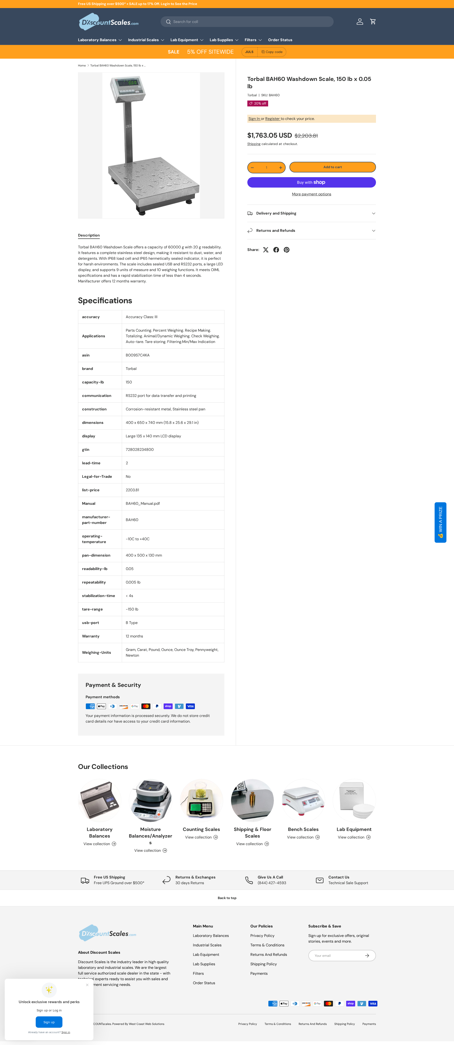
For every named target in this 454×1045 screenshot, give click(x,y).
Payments (259, 973)
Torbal (252, 95)
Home (82, 65)
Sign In (255, 118)
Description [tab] (89, 235)
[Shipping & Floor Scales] (252, 800)
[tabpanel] (151, 264)
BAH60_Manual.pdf (143, 503)
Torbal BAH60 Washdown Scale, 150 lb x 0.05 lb (118, 65)
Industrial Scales (143, 39)
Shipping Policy (263, 964)
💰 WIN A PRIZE (440, 523)
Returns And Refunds (268, 954)
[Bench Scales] (303, 800)
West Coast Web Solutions (146, 1024)
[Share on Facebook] (276, 250)
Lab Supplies (221, 39)
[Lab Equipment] (354, 800)
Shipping (254, 144)
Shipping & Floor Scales (252, 832)
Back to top (227, 898)
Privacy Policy (262, 935)
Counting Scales (201, 829)
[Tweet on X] (266, 250)
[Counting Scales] (201, 800)
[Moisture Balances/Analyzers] (150, 800)
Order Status (280, 39)
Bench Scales (303, 829)
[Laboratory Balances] (99, 800)
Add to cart (332, 167)
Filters (251, 39)
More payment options (311, 194)
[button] (373, 21)
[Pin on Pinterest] (286, 250)
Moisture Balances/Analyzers (150, 836)
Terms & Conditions (267, 945)
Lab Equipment (184, 39)
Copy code (274, 52)
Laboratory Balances (97, 39)
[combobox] (247, 21)
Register (273, 118)
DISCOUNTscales (100, 1024)
